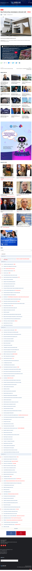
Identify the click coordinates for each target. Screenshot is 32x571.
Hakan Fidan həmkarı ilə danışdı (9, 358)
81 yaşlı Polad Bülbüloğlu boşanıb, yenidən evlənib (23, 195)
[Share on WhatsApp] (2, 63)
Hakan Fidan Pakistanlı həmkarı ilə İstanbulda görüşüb (12, 277)
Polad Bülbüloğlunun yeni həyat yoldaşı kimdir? (24, 211)
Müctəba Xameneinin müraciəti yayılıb (9, 474)
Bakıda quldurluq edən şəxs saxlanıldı (9, 423)
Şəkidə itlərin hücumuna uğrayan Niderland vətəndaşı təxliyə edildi (12, 314)
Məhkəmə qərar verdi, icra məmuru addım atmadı (14, 515)
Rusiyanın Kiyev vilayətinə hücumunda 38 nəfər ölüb (12, 301)
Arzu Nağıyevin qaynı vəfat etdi (8, 362)
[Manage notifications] (30, 569)
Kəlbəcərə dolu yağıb (6, 526)
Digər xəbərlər (16, 528)
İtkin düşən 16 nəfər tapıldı (7, 421)
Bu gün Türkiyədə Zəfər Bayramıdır (8, 325)
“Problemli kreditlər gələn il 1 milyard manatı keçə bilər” (11, 522)
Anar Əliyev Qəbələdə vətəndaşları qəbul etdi (11, 509)
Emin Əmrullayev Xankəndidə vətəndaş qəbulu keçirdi (11, 511)
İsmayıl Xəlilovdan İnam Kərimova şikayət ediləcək (7, 211)
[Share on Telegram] (16, 63)
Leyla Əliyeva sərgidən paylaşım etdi (9, 264)
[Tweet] (13, 63)
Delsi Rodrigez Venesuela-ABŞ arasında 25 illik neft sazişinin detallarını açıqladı (14, 303)
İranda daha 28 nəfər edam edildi (8, 345)
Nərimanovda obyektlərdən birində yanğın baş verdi (10, 336)
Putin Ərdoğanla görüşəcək (7, 491)
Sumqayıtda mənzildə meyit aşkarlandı (9, 498)
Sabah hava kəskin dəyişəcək (5, 105)
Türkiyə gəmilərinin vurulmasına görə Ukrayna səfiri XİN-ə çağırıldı (12, 369)
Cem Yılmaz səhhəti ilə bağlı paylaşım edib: (12, 290)
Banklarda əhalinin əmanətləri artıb (8, 393)
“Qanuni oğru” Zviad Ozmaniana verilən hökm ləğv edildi (11, 332)
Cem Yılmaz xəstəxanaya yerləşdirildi (8, 338)
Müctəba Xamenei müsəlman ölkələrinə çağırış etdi (10, 307)
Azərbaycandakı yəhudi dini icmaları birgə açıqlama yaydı (11, 360)
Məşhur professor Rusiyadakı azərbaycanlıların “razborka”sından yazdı (13, 316)
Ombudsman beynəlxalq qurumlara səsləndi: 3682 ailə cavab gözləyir (26, 95)
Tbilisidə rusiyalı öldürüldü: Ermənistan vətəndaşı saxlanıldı (11, 434)
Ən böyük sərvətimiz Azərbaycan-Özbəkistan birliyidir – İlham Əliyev (25, 117)
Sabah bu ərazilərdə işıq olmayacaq (8, 279)
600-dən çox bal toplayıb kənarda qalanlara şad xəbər (11, 502)
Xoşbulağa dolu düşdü (8, 476)
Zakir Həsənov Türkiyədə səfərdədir (9, 270)
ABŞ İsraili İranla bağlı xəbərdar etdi (8, 487)
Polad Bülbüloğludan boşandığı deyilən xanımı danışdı (24, 177)
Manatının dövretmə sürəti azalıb (8, 432)
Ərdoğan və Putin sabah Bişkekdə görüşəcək (9, 281)
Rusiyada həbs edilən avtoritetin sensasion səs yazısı (7, 227)
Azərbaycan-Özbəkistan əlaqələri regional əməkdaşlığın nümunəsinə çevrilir (14, 288)
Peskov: (9, 268)
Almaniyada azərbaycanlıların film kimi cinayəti (16, 259)
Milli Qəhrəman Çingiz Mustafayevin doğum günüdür (10, 395)
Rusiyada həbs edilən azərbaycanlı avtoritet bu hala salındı (7, 178)
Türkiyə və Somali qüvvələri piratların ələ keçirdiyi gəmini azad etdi (12, 334)
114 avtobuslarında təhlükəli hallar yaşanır (12, 524)
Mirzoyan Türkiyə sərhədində (8, 305)
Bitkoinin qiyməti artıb (6, 489)
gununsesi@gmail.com (4, 552)
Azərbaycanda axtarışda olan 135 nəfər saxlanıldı (10, 384)
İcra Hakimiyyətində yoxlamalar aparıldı (9, 485)
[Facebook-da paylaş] (5, 63)
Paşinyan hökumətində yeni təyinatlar (8, 408)
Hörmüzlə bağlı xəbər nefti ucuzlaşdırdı (9, 447)
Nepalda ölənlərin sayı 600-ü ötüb (8, 443)
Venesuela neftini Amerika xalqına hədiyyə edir (10, 294)
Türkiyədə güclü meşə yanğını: (11, 461)
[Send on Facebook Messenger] (10, 63)
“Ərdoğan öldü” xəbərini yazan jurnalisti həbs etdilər (10, 347)
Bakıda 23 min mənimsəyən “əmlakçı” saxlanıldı (10, 465)
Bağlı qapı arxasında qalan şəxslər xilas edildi (10, 406)
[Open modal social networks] (19, 63)
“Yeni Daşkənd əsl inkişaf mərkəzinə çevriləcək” (12, 478)
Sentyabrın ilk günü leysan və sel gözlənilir (9, 375)
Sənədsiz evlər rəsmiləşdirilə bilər (10, 463)
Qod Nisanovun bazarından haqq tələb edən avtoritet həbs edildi (8, 195)
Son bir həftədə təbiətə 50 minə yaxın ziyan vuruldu (10, 513)
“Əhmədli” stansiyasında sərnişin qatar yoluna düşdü (10, 500)
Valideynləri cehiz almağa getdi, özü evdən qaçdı (10, 266)
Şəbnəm (5, 14)
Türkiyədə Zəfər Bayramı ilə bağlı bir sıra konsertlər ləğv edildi (12, 292)
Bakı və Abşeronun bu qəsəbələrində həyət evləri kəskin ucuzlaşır (12, 371)
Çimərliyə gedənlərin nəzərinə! (8, 419)
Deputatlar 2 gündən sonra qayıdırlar (8, 430)
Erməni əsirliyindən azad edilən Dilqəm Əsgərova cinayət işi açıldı (4, 83)
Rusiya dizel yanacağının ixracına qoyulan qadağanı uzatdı (11, 349)
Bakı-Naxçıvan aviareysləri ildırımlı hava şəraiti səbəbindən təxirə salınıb (13, 373)
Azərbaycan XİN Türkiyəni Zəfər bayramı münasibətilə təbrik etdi (12, 318)
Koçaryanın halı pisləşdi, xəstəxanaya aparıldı (23, 226)
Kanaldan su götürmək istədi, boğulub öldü (9, 445)
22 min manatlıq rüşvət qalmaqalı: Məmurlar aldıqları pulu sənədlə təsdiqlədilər (14, 417)
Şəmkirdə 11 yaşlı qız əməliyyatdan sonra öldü (10, 467)
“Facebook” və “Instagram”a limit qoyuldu (9, 441)
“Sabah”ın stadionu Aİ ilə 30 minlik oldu (9, 386)
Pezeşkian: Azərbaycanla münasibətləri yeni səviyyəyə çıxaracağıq (12, 382)
